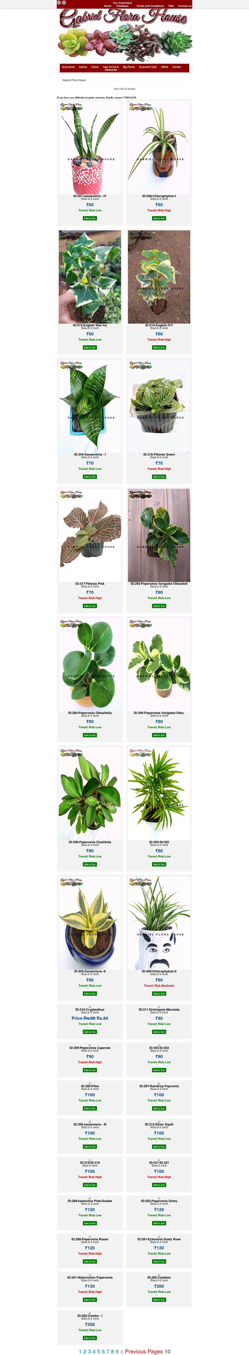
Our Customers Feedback (122, 4)
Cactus (83, 66)
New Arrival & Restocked (111, 68)
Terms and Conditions (150, 6)
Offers (164, 66)
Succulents (68, 66)
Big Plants (129, 66)
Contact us (185, 6)
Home (107, 6)
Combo (176, 66)
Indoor (95, 66)
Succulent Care (148, 66)
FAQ (171, 6)
